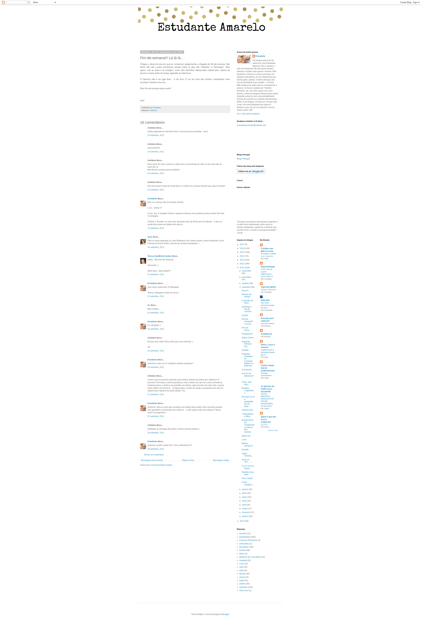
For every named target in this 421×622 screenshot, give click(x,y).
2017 (242, 244)
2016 (242, 248)
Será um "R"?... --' (247, 460)
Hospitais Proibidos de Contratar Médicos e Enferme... (247, 360)
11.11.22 (264, 425)
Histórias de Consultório (250, 557)
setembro (246, 287)
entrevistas (244, 544)
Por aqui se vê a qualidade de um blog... (248, 401)
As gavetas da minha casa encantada (267, 389)
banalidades (244, 537)
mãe (241, 567)
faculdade (243, 547)
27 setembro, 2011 (156, 394)
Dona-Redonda (268, 267)
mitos (241, 570)
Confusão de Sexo (247, 301)
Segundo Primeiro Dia (247, 344)
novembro (246, 277)
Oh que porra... (246, 329)
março (245, 508)
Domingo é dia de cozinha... (247, 309)
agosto (245, 489)
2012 (242, 263)
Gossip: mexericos (268, 290)
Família (242, 550)
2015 (242, 252)
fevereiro (246, 512)
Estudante (152, 198)
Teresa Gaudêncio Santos (160, 256)
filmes (242, 554)
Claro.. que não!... (247, 383)
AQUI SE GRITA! (268, 287)
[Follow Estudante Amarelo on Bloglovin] (251, 173)
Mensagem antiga (221, 460)
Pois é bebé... (248, 478)
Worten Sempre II (247, 444)
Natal (241, 580)
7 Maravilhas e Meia (247, 415)
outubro (245, 283)
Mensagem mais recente (152, 460)
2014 (242, 256)
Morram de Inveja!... (247, 295)
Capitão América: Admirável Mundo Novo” (268, 352)
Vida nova (243, 590)
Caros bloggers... (248, 483)
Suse (150, 237)
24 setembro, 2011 (156, 135)
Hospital (243, 560)
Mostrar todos (273, 430)
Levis (244, 439)
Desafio (245, 449)
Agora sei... (247, 436)
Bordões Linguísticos (248, 390)
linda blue (265, 300)
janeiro (245, 516)
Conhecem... (247, 370)
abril (244, 505)
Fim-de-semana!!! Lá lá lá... (247, 321)
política (242, 584)
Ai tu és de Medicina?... (248, 375)
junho (245, 497)
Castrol (245, 315)
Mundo (242, 574)
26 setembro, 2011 (156, 351)
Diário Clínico (248, 338)
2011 (242, 267)
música (242, 577)
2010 (242, 521)
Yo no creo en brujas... (248, 467)
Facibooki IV (247, 334)
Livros (242, 564)
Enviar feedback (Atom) (161, 465)
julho (244, 493)
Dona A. (245, 290)
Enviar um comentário (154, 455)
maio (244, 501)
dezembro (246, 271)
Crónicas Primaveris (248, 540)
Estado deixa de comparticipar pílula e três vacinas (248, 426)
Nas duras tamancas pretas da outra (267, 305)
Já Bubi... (246, 350)
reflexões (153, 110)
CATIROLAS (266, 334)
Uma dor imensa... (268, 323)
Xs (149, 305)
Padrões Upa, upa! (248, 473)
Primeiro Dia (247, 410)
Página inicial (188, 460)
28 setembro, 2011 (156, 433)
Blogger (225, 614)
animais (242, 533)
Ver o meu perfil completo (248, 114)
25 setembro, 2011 (156, 329)
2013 (242, 260)
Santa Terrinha (247, 454)
